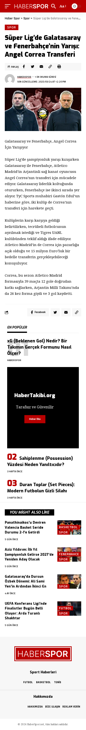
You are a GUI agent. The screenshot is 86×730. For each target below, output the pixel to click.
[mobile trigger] (9, 6)
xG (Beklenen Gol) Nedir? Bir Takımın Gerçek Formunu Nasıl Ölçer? (39, 347)
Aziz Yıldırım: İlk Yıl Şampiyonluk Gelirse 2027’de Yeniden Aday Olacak (29, 554)
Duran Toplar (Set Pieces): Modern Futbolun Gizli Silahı (41, 488)
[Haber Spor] (31, 6)
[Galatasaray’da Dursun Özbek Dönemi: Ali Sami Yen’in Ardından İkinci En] (69, 581)
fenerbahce (69, 554)
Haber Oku (35, 419)
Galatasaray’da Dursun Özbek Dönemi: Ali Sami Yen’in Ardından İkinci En (25, 581)
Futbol (65, 608)
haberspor (24, 77)
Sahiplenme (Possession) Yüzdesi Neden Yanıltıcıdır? (40, 461)
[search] (53, 6)
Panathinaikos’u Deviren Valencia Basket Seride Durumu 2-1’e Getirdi (25, 527)
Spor (11, 27)
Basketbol (68, 527)
